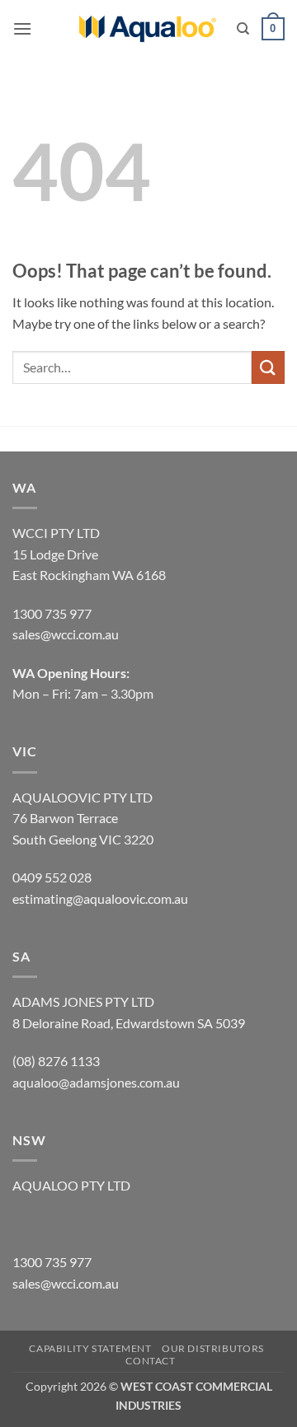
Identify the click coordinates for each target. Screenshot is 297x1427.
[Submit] (268, 367)
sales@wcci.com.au (65, 1283)
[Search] (243, 28)
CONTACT (150, 1360)
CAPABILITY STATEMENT (90, 1348)
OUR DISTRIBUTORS (213, 1348)
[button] (22, 28)
